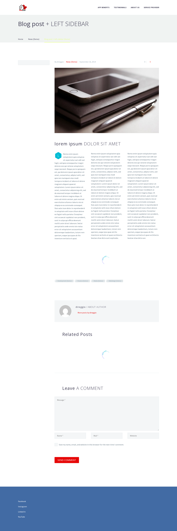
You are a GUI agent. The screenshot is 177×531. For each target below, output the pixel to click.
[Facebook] (56, 288)
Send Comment (67, 460)
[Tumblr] (67, 288)
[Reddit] (74, 288)
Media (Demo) (98, 281)
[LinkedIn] (70, 288)
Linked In (22, 511)
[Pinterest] (63, 288)
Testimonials (120, 7)
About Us (135, 7)
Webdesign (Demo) (115, 281)
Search (46, 62)
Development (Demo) (65, 281)
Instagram (22, 506)
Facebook (22, 501)
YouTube (21, 517)
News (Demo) (71, 62)
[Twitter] (60, 288)
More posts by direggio (87, 312)
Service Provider (151, 7)
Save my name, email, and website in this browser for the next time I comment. (91, 444)
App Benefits (103, 7)
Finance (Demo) (83, 281)
